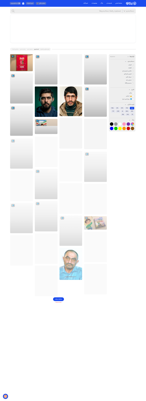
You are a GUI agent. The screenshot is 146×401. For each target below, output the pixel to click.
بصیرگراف (99, 115)
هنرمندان (109, 3)
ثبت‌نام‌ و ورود (14, 3)
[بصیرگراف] (104, 115)
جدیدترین (36, 49)
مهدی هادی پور (97, 147)
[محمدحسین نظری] (30, 166)
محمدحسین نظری (23, 166)
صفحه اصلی (118, 3)
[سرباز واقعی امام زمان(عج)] (21, 185)
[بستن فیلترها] (128, 57)
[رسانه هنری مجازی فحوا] (79, 204)
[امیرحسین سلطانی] (54, 82)
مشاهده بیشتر (58, 299)
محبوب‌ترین (30, 49)
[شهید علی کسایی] (70, 101)
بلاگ (101, 3)
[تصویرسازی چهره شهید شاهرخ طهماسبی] (95, 246)
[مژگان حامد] (104, 179)
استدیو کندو (98, 83)
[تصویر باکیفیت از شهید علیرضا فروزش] (95, 278)
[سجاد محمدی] (31, 70)
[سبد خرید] (23, 3)
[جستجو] (13, 11)
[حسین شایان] (79, 82)
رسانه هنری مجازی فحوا (71, 204)
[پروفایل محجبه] (46, 151)
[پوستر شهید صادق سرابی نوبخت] (46, 248)
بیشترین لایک (15, 49)
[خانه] (131, 3)
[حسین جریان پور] (54, 293)
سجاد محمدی (26, 70)
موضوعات (94, 3)
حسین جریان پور (48, 293)
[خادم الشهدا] (104, 211)
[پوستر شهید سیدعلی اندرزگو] (21, 250)
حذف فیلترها (112, 56)
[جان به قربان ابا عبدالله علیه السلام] (95, 134)
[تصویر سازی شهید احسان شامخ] (70, 69)
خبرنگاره (85, 3)
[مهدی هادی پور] (104, 147)
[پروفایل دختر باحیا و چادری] (70, 162)
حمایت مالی (42, 3)
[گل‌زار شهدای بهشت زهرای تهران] (104, 259)
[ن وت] (105, 228)
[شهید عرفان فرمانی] (95, 198)
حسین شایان (74, 83)
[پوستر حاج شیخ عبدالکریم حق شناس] (46, 280)
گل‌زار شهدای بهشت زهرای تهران (94, 259)
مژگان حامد (98, 179)
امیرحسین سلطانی (47, 83)
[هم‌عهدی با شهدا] (79, 114)
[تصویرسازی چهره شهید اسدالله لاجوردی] (70, 257)
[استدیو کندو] (104, 82)
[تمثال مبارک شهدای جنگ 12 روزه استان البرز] (70, 133)
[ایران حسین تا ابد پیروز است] (70, 191)
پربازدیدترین (23, 49)
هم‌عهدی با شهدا (73, 114)
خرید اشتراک (30, 3)
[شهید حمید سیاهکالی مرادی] (46, 101)
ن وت (102, 228)
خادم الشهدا (98, 212)
